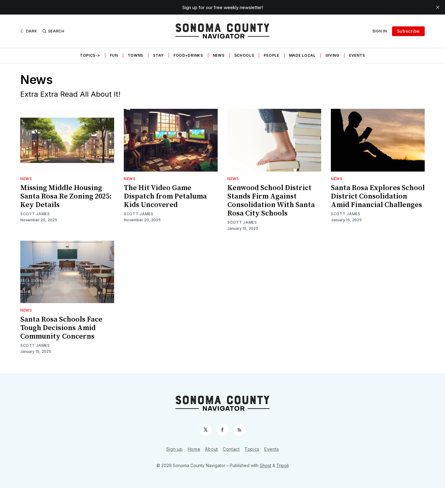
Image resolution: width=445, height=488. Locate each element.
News (219, 55)
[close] (438, 7)
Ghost (265, 465)
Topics (252, 449)
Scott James (35, 214)
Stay (158, 55)
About (211, 449)
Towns (135, 55)
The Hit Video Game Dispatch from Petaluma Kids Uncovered (165, 196)
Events (357, 55)
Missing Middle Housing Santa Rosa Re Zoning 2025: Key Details (66, 196)
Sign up (174, 449)
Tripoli (282, 465)
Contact (231, 449)
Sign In (379, 31)
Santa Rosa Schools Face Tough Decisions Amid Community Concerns (61, 328)
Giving (332, 55)
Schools (244, 55)
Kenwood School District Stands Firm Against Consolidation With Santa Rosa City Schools (271, 200)
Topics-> (90, 55)
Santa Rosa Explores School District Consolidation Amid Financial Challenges (378, 196)
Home (194, 449)
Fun (114, 55)
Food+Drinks (188, 55)
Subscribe (408, 31)
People (271, 55)
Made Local (302, 55)
